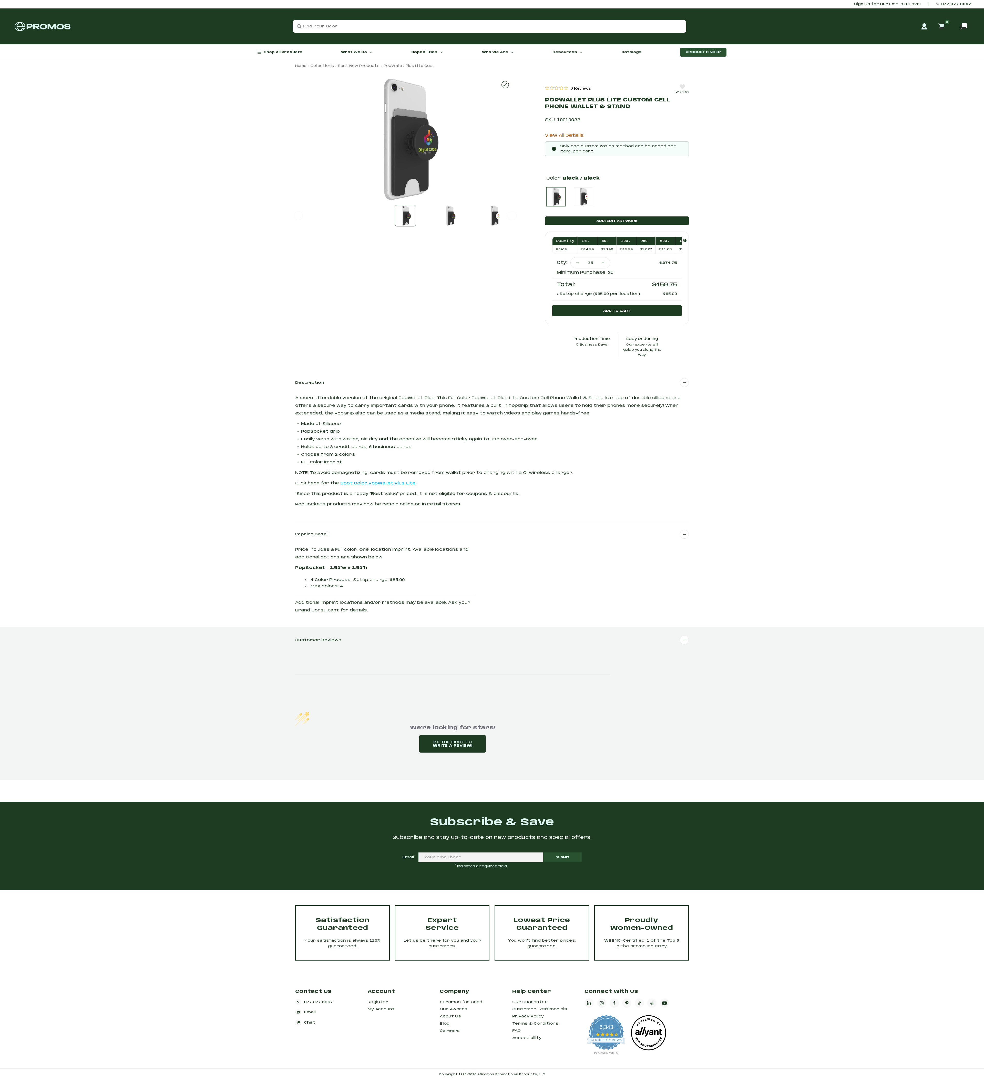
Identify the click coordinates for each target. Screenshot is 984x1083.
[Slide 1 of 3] (405, 215)
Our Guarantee (530, 1002)
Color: (573, 178)
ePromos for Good (461, 1002)
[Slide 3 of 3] (494, 215)
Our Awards (453, 1009)
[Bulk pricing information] (684, 240)
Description (309, 382)
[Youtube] (664, 1003)
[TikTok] (639, 1003)
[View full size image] (505, 84)
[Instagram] (601, 1003)
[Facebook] (614, 1003)
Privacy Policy (528, 1016)
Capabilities (424, 52)
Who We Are (495, 52)
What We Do (354, 52)
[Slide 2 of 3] (450, 215)
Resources (564, 52)
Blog (444, 1023)
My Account (381, 1009)
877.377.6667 (956, 4)
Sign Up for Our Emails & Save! (887, 4)
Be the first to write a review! (452, 743)
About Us (450, 1016)
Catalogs (631, 52)
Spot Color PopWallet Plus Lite (377, 483)
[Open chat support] (963, 26)
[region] (568, 88)
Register (377, 1002)
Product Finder (703, 52)
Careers (450, 1031)
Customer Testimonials (539, 1009)
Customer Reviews (318, 640)
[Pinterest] (626, 1003)
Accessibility (526, 1038)
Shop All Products (283, 52)
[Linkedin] (589, 1003)
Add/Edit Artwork (617, 221)
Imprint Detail (312, 534)
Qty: (562, 263)
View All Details (564, 135)
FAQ (516, 1031)
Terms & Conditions (535, 1023)
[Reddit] (652, 1003)
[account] (924, 26)
